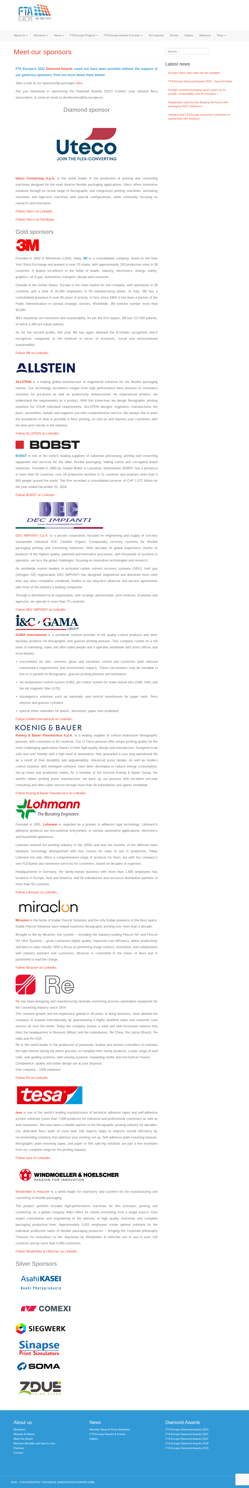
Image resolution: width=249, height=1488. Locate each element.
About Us (20, 35)
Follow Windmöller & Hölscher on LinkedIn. (47, 1251)
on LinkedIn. (43, 211)
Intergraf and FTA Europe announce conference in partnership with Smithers (199, 116)
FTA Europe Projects (83, 35)
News (58, 35)
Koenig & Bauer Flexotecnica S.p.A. (44, 735)
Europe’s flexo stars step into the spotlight (194, 72)
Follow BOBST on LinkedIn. (35, 495)
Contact (18, 1452)
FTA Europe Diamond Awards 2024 (187, 1429)
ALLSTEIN (23, 382)
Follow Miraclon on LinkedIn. (36, 967)
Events (174, 35)
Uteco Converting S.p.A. (35, 178)
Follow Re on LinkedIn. (32, 1078)
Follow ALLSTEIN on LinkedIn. (38, 433)
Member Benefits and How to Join (34, 1443)
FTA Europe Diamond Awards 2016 (187, 1448)
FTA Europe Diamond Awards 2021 (187, 1438)
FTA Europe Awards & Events (122, 35)
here (79, 83)
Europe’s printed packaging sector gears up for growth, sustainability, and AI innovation (197, 91)
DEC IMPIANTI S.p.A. (32, 535)
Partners (19, 1448)
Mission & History (24, 1434)
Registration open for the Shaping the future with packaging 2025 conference (198, 104)
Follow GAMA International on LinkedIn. (44, 719)
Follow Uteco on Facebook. (35, 219)
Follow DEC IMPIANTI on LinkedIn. (41, 609)
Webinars (205, 35)
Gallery (188, 35)
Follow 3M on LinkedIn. (32, 353)
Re (18, 1001)
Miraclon (22, 920)
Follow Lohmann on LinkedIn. (37, 892)
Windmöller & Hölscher (33, 1192)
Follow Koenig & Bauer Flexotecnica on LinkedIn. (51, 793)
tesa (19, 1112)
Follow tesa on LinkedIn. (33, 1158)
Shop (220, 35)
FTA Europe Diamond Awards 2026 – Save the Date (200, 81)
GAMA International (31, 635)
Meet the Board (23, 1438)
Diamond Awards (59, 69)
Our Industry (156, 35)
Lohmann (50, 824)
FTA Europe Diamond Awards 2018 (187, 1443)
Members (40, 35)
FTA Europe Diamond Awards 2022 (187, 1434)
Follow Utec (24, 211)
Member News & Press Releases (109, 1429)
